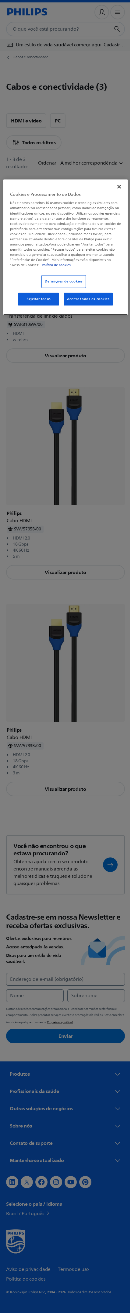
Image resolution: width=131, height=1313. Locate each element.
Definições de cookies (61, 281)
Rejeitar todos (36, 299)
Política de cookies (79, 265)
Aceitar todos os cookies (86, 299)
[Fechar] (115, 186)
